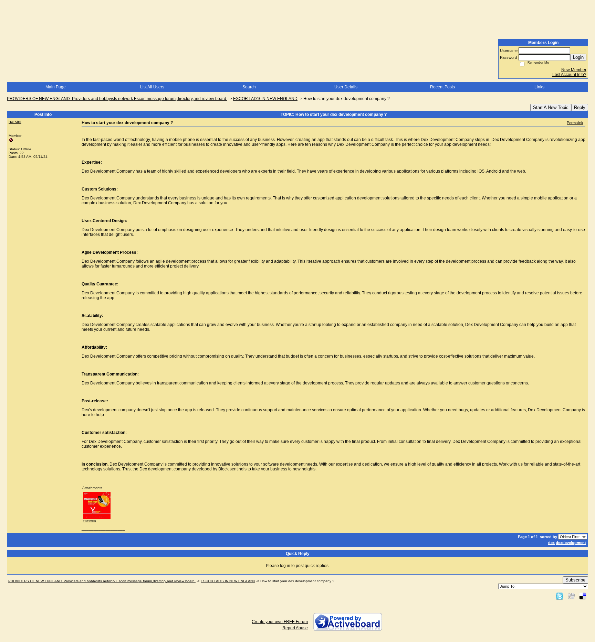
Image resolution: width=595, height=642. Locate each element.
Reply (579, 107)
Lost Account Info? (569, 74)
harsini (15, 121)
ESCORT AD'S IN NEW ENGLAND (265, 98)
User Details (345, 87)
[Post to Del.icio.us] (582, 596)
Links (539, 87)
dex (551, 543)
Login (578, 57)
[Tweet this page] (559, 596)
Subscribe (575, 580)
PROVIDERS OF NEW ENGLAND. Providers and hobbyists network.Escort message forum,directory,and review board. (117, 98)
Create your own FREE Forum (280, 621)
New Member (573, 69)
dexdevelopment (571, 543)
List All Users (152, 87)
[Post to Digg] (571, 596)
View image (89, 520)
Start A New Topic (550, 107)
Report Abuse (295, 627)
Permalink (575, 123)
